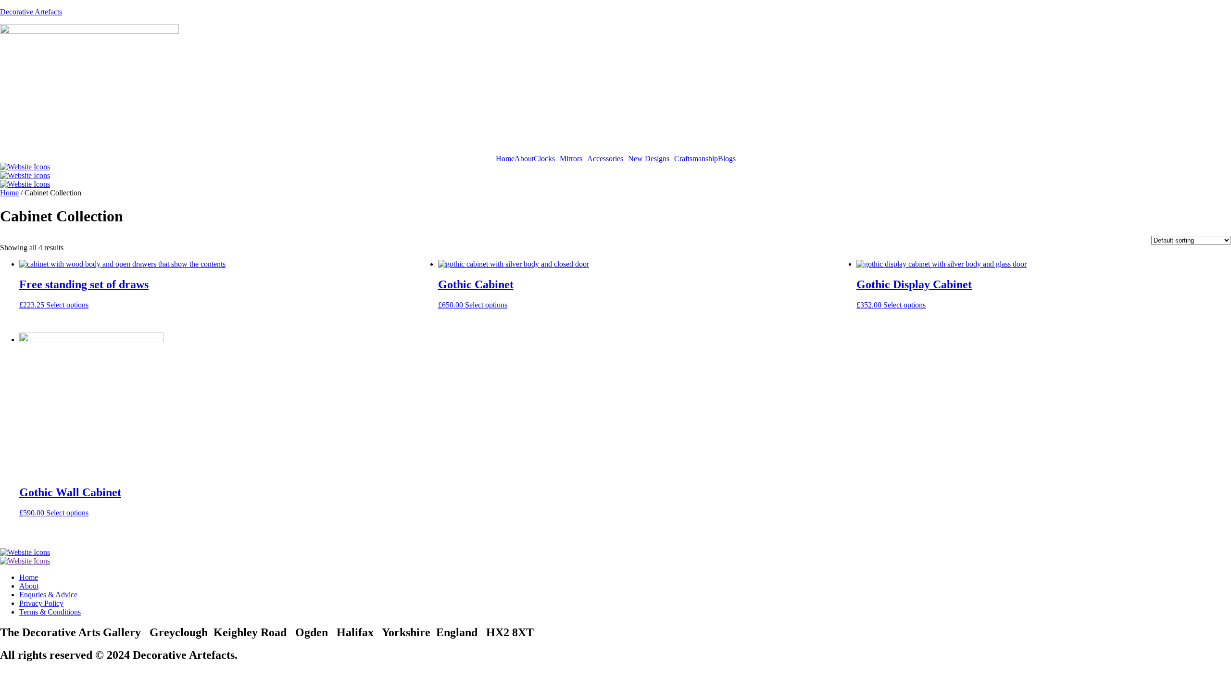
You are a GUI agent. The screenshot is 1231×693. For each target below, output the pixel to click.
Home (505, 159)
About (524, 159)
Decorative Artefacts (31, 12)
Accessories (605, 159)
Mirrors (571, 159)
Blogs (727, 159)
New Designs (648, 159)
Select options (67, 305)
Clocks (544, 159)
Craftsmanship (696, 159)
